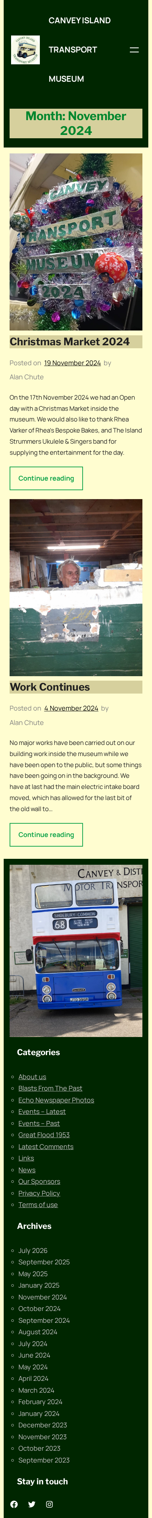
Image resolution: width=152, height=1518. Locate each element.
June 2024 (34, 1355)
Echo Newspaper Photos (56, 1099)
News (26, 1169)
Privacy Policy (39, 1193)
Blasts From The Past (50, 1088)
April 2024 (33, 1378)
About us (32, 1076)
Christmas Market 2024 (70, 341)
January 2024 (39, 1413)
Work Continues (50, 687)
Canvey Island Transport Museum (80, 49)
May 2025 (33, 1273)
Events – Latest (42, 1111)
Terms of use (38, 1204)
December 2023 (42, 1424)
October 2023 (39, 1448)
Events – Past (39, 1123)
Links (26, 1157)
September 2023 (44, 1460)
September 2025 (44, 1261)
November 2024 (42, 1296)
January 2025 (38, 1285)
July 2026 (33, 1250)
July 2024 (33, 1343)
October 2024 (39, 1308)
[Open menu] (134, 50)
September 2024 (44, 1320)
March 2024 (36, 1390)
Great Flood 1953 (44, 1134)
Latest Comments (45, 1146)
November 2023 (42, 1436)
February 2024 (40, 1401)
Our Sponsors (39, 1181)
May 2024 (33, 1366)
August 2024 (38, 1331)
